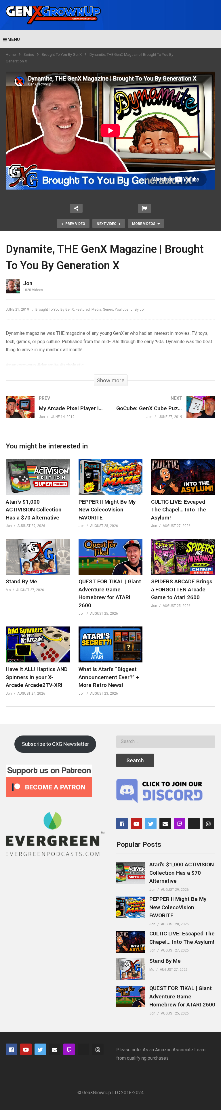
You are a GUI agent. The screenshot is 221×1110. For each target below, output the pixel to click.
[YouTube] (136, 823)
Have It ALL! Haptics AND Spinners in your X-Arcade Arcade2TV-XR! (37, 677)
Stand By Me (21, 581)
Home (11, 54)
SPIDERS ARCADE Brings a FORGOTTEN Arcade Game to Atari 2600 (181, 589)
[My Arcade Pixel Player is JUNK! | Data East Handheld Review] (55, 412)
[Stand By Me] (130, 969)
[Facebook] (122, 823)
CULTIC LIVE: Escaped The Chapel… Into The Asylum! (178, 509)
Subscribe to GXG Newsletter (55, 744)
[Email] (165, 823)
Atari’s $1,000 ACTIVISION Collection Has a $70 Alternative (34, 509)
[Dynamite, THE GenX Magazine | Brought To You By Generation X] (38, 477)
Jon (28, 283)
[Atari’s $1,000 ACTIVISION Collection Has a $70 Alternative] (130, 873)
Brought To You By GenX (62, 54)
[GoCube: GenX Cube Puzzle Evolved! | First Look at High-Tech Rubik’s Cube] (165, 412)
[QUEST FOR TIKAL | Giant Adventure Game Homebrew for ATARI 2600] (130, 996)
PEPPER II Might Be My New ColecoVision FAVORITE (107, 509)
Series (29, 54)
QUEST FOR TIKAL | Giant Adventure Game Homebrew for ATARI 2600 (182, 996)
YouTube (121, 309)
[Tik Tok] (194, 823)
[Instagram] (208, 823)
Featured (83, 309)
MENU (13, 39)
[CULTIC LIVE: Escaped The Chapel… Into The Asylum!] (130, 942)
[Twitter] (151, 823)
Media (96, 309)
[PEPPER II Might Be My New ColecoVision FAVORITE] (130, 907)
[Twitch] (179, 823)
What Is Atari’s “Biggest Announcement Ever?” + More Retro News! (109, 677)
